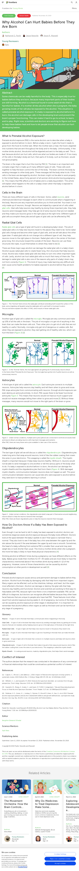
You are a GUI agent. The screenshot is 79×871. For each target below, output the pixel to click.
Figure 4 (55, 469)
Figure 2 (18, 333)
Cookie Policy (22, 867)
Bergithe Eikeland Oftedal (11, 720)
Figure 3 (14, 396)
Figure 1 (22, 262)
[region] (39, 859)
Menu (74, 8)
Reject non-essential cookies (60, 859)
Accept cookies (60, 863)
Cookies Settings (60, 854)
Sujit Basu (5, 730)
